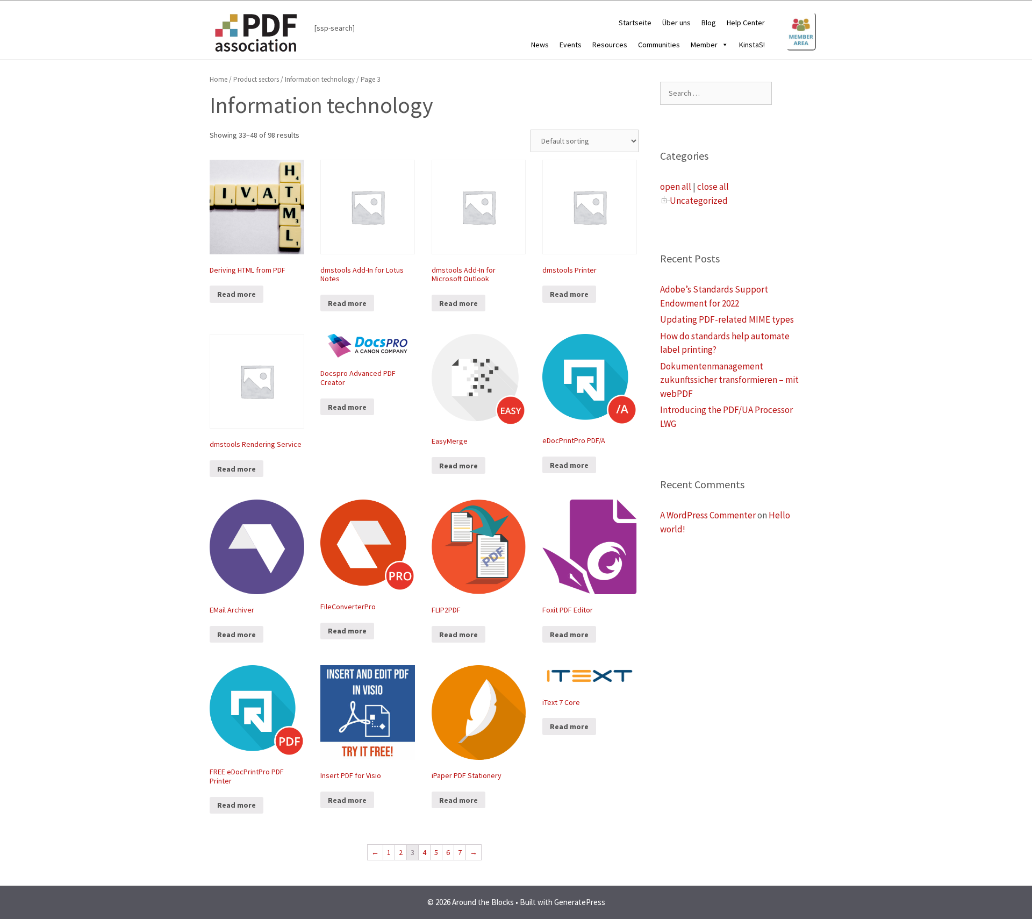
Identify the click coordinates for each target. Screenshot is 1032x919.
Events (571, 44)
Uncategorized (699, 200)
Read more (236, 294)
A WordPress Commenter (708, 515)
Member (704, 44)
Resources (609, 44)
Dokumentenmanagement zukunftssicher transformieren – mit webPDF (729, 380)
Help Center (746, 22)
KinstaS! (752, 44)
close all (713, 187)
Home (218, 79)
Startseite (635, 22)
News (540, 44)
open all (675, 187)
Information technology (320, 79)
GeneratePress (579, 902)
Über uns (676, 22)
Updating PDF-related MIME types (727, 319)
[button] (723, 44)
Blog (708, 22)
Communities (659, 44)
